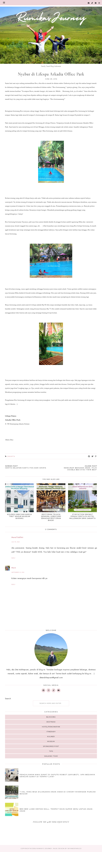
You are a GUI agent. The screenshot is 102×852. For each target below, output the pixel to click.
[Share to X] (92, 456)
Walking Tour (51, 756)
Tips (51, 751)
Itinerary (51, 732)
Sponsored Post (51, 746)
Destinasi (51, 722)
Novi (13, 567)
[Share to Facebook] (89, 456)
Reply (13, 558)
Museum (51, 741)
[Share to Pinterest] (96, 456)
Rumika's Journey (44, 848)
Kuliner (51, 736)
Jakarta (11, 456)
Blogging (51, 717)
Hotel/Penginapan (51, 727)
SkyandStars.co (74, 848)
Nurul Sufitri (17, 537)
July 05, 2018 (15, 542)
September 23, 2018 (17, 572)
